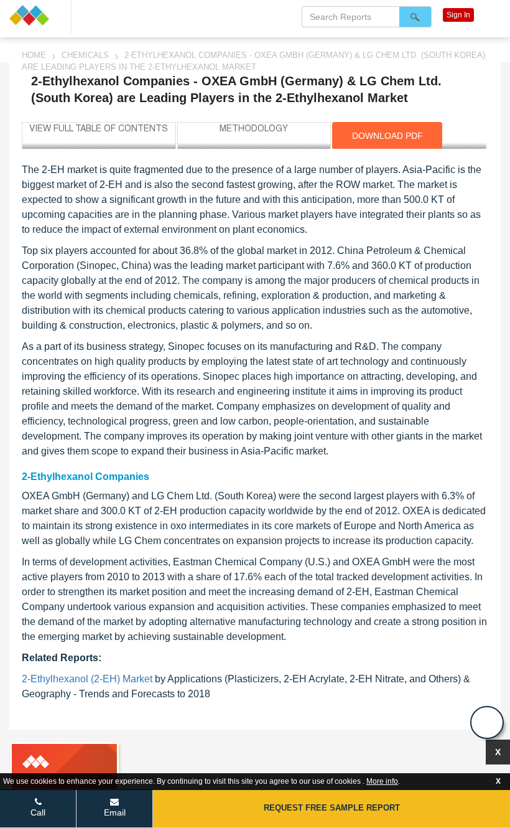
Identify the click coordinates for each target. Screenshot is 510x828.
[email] (487, 722)
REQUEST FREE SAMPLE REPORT (332, 807)
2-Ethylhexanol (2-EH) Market (87, 679)
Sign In (458, 15)
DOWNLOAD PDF (387, 136)
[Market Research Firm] (35, 15)
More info (382, 781)
